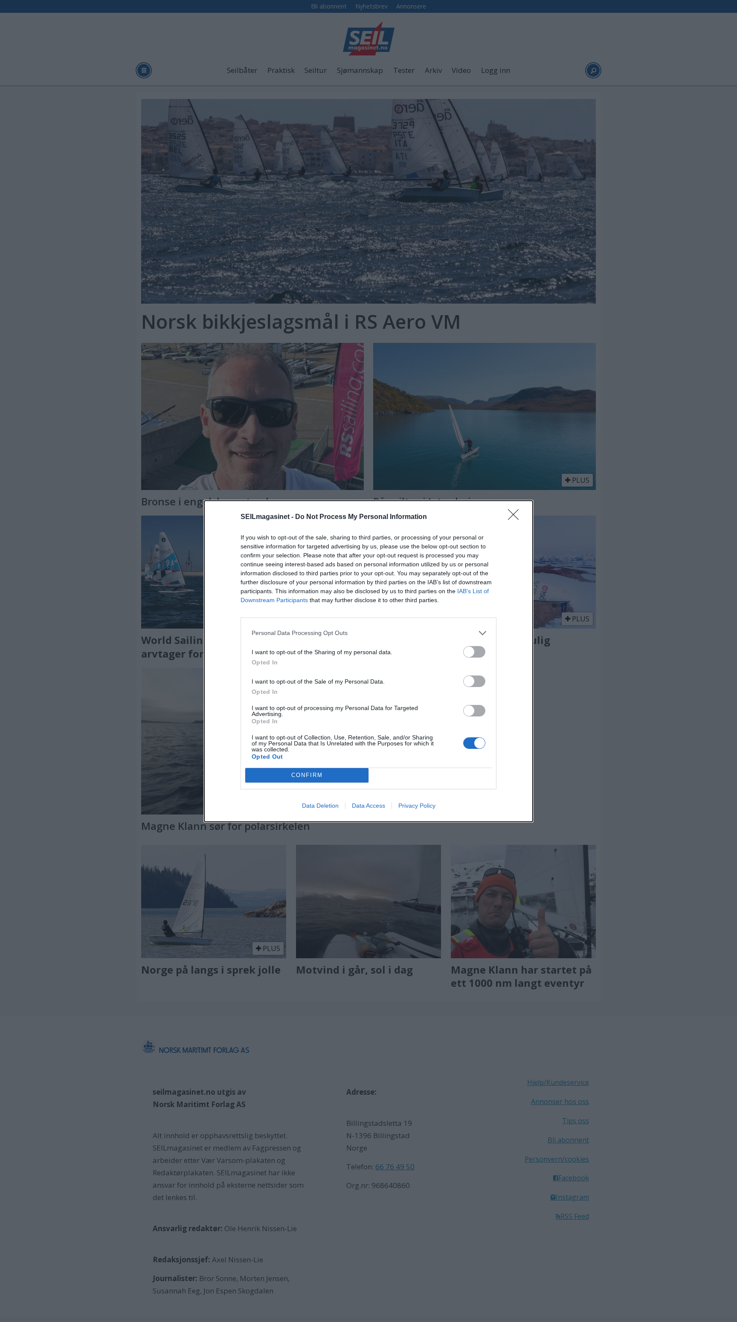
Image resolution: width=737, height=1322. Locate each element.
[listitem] (368, 633)
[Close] (516, 517)
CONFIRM (307, 775)
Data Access (368, 805)
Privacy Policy (416, 805)
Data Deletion (320, 805)
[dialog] (368, 661)
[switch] (474, 652)
